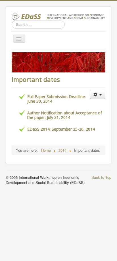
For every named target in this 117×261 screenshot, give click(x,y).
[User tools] (97, 95)
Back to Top (101, 177)
